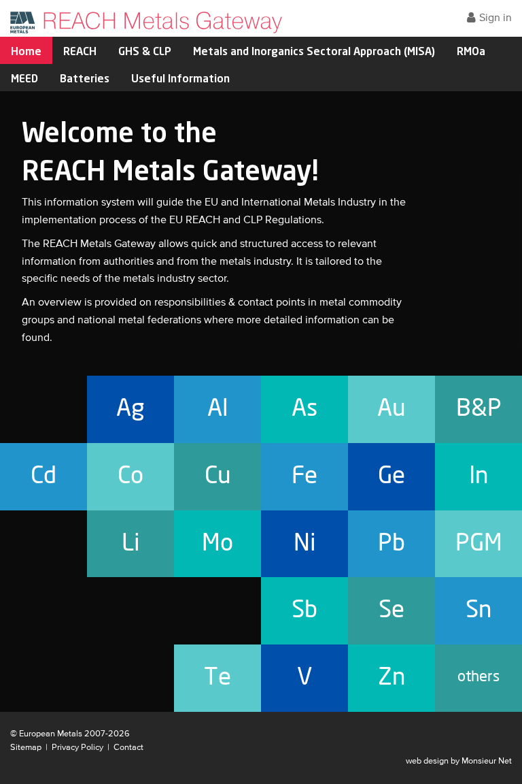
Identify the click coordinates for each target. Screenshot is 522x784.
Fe (304, 476)
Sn (479, 610)
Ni (305, 543)
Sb (304, 610)
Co (130, 476)
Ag (130, 409)
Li (131, 543)
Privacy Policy (77, 747)
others (478, 677)
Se (391, 610)
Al (217, 409)
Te (217, 677)
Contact (128, 747)
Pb (391, 543)
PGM (478, 543)
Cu (218, 476)
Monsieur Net (487, 761)
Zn (392, 677)
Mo (217, 543)
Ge (391, 476)
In (479, 476)
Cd (43, 476)
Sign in (495, 18)
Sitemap (25, 747)
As (304, 409)
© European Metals (46, 734)
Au (391, 409)
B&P (479, 409)
